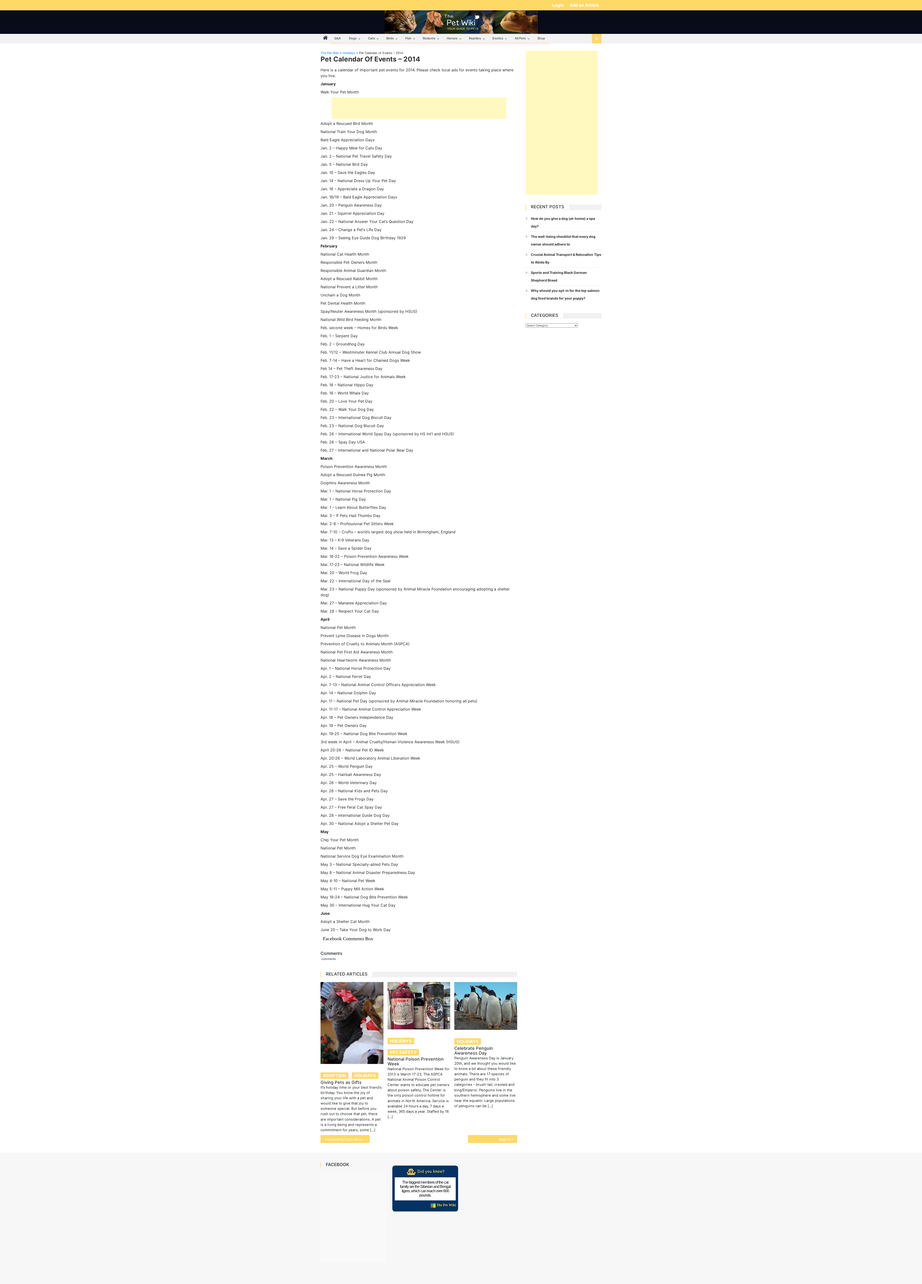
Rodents (429, 38)
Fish (408, 38)
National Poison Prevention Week (416, 1061)
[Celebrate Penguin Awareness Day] (485, 1006)
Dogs (353, 38)
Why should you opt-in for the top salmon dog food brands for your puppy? (565, 294)
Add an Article (584, 5)
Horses (452, 38)
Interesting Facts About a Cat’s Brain (348, 1139)
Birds (390, 38)
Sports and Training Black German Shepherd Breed (559, 276)
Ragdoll (505, 1139)
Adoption (334, 1075)
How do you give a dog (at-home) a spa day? (563, 222)
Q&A (337, 38)
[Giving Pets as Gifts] (352, 1023)
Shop (541, 38)
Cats (371, 38)
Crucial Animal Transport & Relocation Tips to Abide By (566, 258)
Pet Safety (403, 1052)
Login (558, 5)
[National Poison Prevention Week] (419, 1005)
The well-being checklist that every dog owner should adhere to (563, 240)
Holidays (365, 1075)
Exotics (497, 38)
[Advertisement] (419, 108)
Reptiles (475, 38)
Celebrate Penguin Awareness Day (473, 1051)
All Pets (520, 38)
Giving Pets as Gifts (341, 1082)
